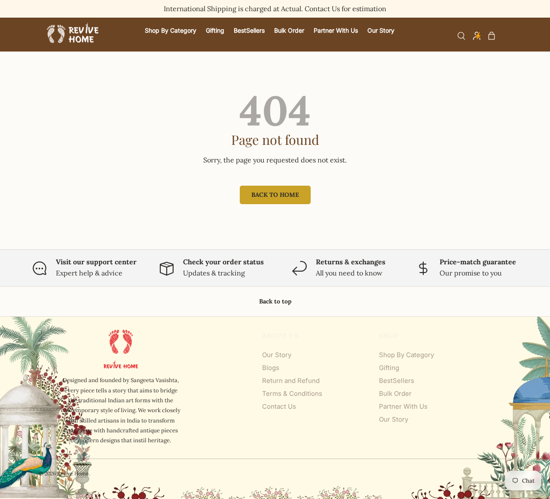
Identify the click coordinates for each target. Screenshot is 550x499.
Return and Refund (291, 381)
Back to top (275, 301)
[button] (491, 35)
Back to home (275, 195)
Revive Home (73, 473)
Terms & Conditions (292, 393)
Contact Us (279, 406)
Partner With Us (403, 406)
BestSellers (396, 381)
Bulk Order (395, 393)
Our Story (276, 355)
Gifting (389, 368)
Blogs (270, 368)
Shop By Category (406, 355)
